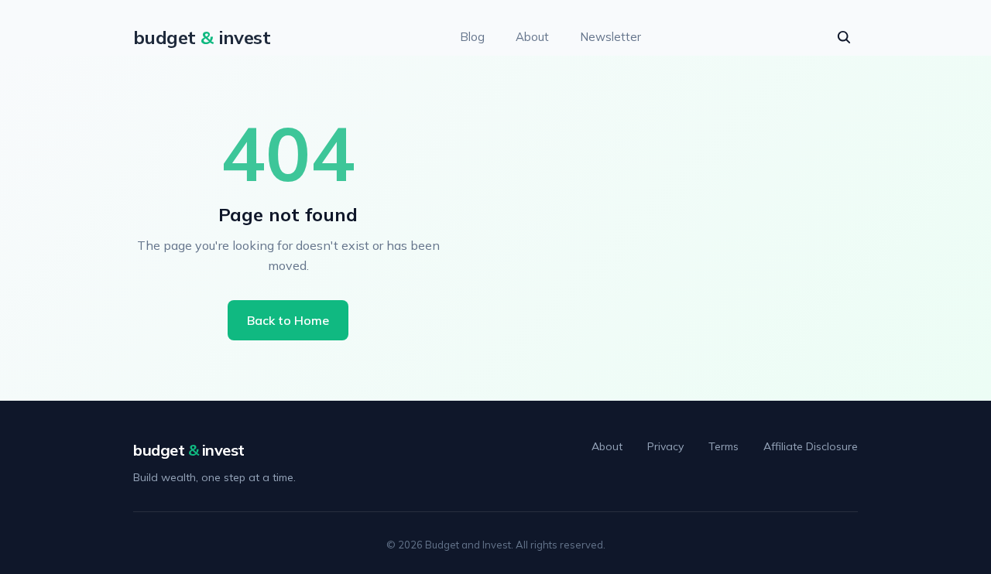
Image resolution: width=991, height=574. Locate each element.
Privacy (665, 446)
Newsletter (610, 36)
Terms (723, 446)
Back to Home (288, 320)
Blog (472, 36)
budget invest (189, 450)
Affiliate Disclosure (810, 446)
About (532, 36)
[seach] (844, 37)
